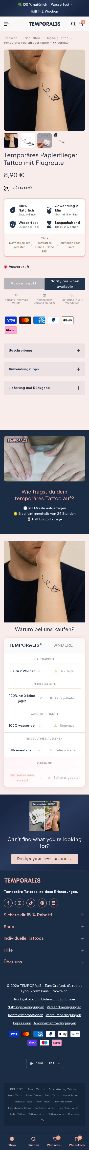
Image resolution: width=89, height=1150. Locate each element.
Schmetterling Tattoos (62, 1089)
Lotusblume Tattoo (19, 1108)
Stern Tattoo (51, 1095)
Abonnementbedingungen (55, 1023)
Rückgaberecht (26, 999)
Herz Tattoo (15, 1095)
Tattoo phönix (36, 1114)
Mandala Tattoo (23, 1101)
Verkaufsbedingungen (63, 1015)
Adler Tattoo (17, 1114)
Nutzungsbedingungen (26, 1007)
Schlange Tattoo (44, 1108)
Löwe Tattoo (33, 1095)
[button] (64, 284)
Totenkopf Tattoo (68, 1108)
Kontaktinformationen (25, 1015)
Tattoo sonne (56, 1114)
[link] (44, 581)
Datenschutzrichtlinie (58, 999)
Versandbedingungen (64, 1007)
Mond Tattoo (70, 1095)
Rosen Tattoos (36, 1089)
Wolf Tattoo (42, 1101)
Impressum (22, 1023)
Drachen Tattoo (62, 1101)
